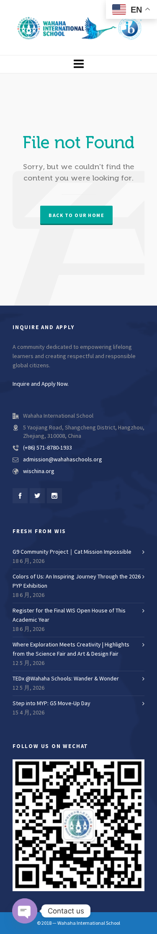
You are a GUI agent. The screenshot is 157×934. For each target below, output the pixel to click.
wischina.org (38, 471)
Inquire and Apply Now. (41, 384)
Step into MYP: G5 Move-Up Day (51, 703)
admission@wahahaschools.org (62, 459)
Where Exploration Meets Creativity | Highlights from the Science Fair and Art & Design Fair (71, 649)
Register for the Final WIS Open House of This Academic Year (69, 615)
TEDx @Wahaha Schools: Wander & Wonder (66, 678)
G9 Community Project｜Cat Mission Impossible (72, 552)
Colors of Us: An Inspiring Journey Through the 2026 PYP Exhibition (77, 581)
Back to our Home (76, 215)
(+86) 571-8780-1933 (47, 448)
